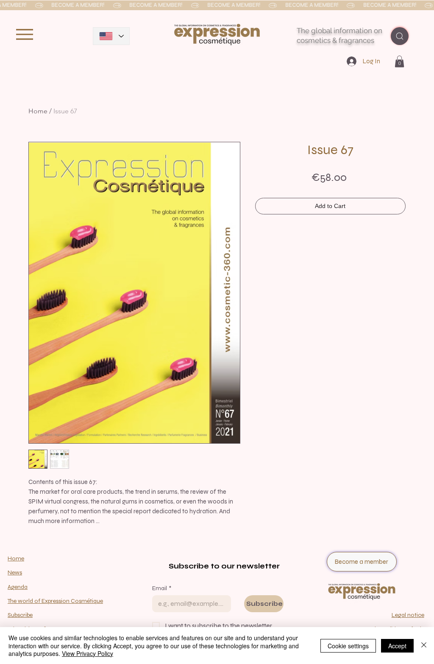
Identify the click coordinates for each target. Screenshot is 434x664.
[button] (217, 5)
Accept (397, 645)
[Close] (424, 645)
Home (37, 111)
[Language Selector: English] (111, 36)
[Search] (400, 36)
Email (161, 588)
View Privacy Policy (87, 653)
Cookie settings (348, 645)
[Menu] (24, 34)
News (15, 572)
